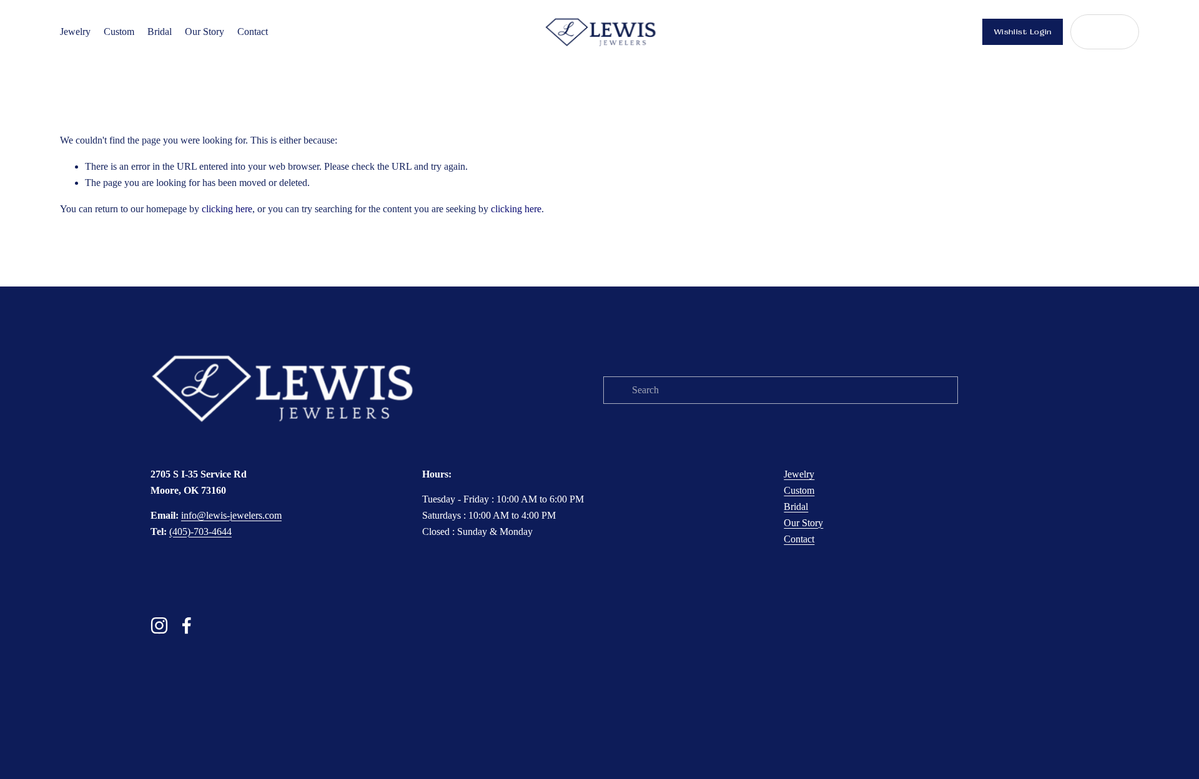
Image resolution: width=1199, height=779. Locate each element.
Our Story (204, 31)
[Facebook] (186, 625)
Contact (252, 31)
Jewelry (75, 31)
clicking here (227, 208)
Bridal (159, 31)
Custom (119, 31)
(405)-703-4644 (200, 531)
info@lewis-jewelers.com (231, 515)
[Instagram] (159, 625)
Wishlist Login (1023, 31)
